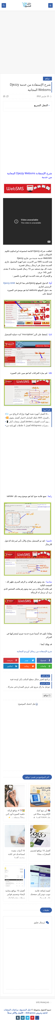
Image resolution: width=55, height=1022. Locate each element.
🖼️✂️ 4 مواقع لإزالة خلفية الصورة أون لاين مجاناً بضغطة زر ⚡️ (15, 814)
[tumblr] (18, 1018)
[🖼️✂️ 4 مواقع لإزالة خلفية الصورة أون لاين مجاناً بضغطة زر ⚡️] (15, 796)
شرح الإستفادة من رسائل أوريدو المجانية (34, 651)
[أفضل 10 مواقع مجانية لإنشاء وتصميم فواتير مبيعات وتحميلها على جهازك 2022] (15, 876)
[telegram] (27, 1018)
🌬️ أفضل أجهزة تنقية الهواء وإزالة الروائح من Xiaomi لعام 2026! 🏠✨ (28, 413)
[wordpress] (23, 1018)
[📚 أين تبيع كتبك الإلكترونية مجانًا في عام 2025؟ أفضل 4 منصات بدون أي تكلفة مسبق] (40, 796)
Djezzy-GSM (9, 283)
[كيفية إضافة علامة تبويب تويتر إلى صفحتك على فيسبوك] (40, 876)
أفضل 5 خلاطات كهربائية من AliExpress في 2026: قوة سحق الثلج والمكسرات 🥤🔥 (28, 425)
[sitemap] (37, 1018)
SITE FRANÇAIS (42, 1002)
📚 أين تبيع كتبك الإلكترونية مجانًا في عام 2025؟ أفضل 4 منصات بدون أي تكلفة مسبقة (41, 817)
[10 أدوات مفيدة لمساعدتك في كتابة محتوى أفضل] (15, 836)
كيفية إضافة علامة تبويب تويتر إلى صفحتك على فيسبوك (40, 894)
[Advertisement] (27, 43)
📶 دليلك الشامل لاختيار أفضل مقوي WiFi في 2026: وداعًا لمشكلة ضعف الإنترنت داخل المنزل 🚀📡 (28, 417)
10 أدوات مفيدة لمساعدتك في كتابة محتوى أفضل (16, 854)
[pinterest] (32, 1018)
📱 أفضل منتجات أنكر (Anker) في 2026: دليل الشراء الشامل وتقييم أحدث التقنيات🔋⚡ (28, 421)
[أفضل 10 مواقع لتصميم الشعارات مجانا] (40, 836)
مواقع (47, 78)
